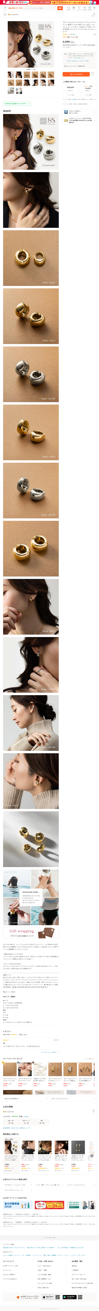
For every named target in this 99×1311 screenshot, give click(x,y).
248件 (26, 1116)
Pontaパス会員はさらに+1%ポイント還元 (78, 61)
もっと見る (88, 1058)
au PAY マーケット (8, 1214)
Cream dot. (19, 1222)
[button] (95, 34)
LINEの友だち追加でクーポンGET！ (16, 103)
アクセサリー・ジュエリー (23, 1214)
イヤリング (35, 1214)
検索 (60, 8)
